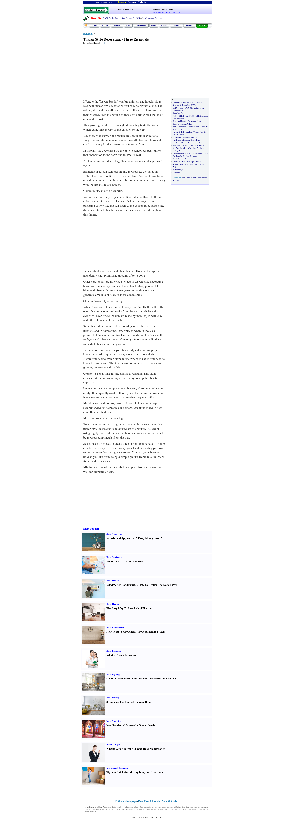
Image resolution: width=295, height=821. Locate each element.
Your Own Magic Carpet (194, 164)
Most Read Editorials (149, 801)
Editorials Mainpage (126, 801)
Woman (202, 25)
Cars (128, 25)
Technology (141, 25)
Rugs (175, 167)
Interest (189, 25)
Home (153, 25)
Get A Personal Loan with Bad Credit (167, 12)
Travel (94, 25)
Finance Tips (96, 18)
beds (118, 809)
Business (176, 25)
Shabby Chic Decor (180, 116)
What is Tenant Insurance (121, 655)
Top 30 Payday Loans (111, 18)
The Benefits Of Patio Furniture (185, 156)
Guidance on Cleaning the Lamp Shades (188, 145)
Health (105, 25)
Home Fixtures (112, 581)
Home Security (112, 698)
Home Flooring (112, 604)
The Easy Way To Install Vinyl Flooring (129, 608)
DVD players (126, 809)
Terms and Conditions (154, 817)
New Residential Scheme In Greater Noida (130, 725)
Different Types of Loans (163, 10)
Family (164, 25)
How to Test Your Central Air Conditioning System (135, 631)
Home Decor (180, 129)
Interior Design (186, 124)
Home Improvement (115, 627)
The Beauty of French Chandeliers (186, 140)
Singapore (122, 2)
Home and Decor (179, 121)
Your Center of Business (197, 143)
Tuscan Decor (178, 135)
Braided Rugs (178, 170)
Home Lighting (113, 674)
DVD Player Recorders (182, 102)
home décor (193, 807)
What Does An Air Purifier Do (124, 561)
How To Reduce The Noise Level (158, 584)
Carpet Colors (178, 172)
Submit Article (169, 801)
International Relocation (117, 768)
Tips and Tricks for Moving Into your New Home (134, 772)
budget (178, 807)
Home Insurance (113, 651)
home (159, 807)
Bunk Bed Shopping (181, 113)
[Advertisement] (111, 72)
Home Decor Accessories (198, 127)
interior (160, 809)
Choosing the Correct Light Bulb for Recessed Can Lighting (141, 678)
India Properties (113, 721)
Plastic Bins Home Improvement (185, 137)
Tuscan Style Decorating (102, 39)
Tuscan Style (198, 132)
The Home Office (179, 143)
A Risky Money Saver (148, 538)
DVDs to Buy (178, 108)
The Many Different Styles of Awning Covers (190, 153)
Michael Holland (93, 43)
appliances (204, 807)
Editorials (88, 33)
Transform (150, 809)
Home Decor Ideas (180, 127)
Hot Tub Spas (178, 159)
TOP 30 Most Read (126, 10)
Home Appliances (114, 557)
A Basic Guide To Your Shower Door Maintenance (135, 748)
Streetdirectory (141, 817)
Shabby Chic (194, 116)
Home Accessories (114, 534)
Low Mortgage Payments (152, 18)
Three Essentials (136, 39)
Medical (117, 25)
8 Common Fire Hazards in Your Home (129, 702)
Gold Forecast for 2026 (130, 18)
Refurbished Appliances (120, 538)
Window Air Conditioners (121, 584)
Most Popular (91, 528)
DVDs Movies (190, 108)
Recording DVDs (189, 105)
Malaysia (142, 2)
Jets (186, 159)
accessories (147, 807)
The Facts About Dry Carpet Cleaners (187, 161)
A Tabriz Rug (178, 164)
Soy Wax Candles (179, 148)
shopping (96, 809)
